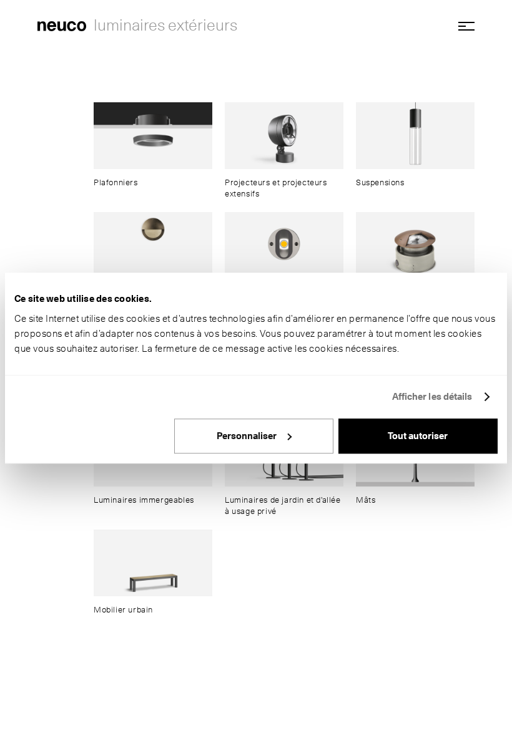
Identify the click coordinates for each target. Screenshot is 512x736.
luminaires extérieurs (165, 25)
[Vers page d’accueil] (61, 24)
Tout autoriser (418, 436)
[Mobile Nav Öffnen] (462, 26)
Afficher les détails (432, 396)
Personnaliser (247, 436)
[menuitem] (153, 145)
